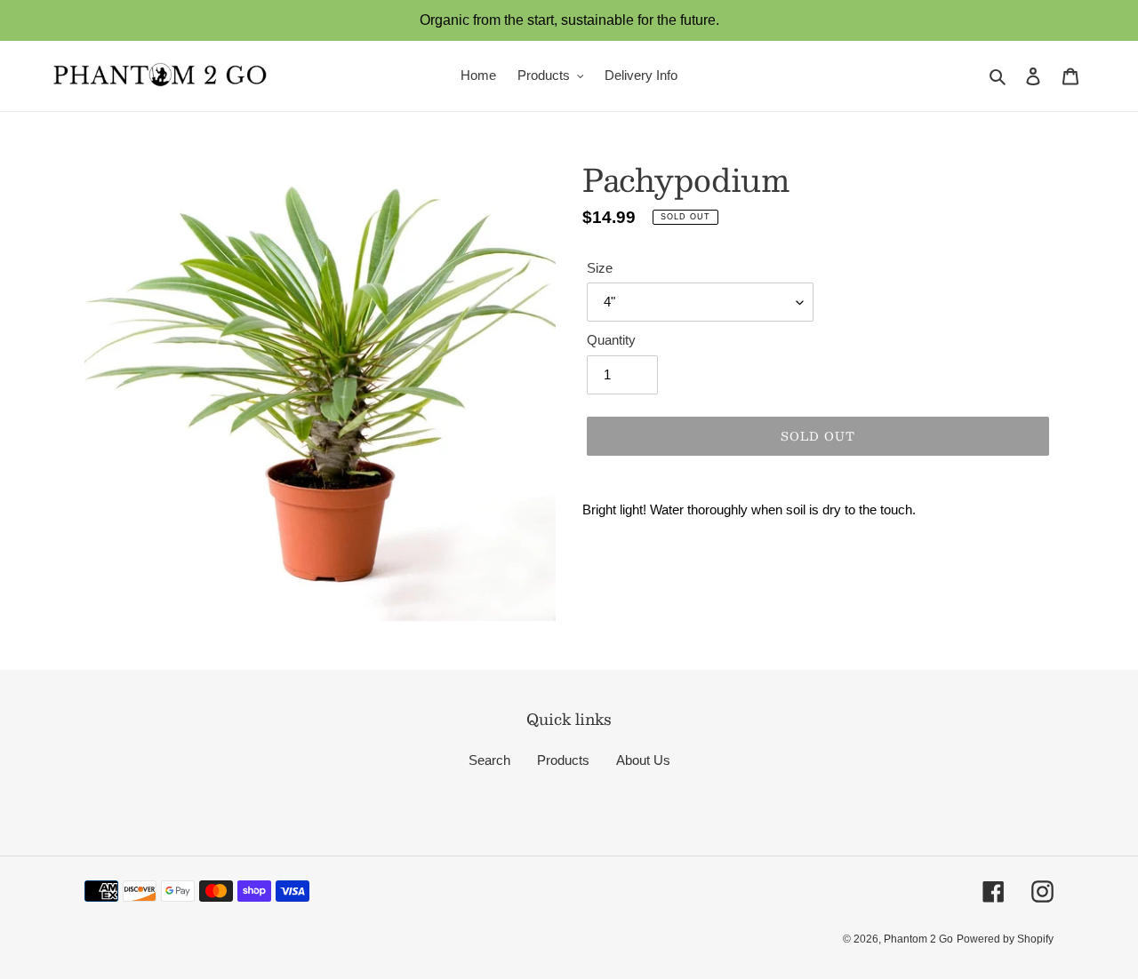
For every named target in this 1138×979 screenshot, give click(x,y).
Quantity (611, 339)
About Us (643, 760)
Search (489, 760)
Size (600, 267)
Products (563, 760)
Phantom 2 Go (918, 939)
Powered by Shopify (1005, 939)
